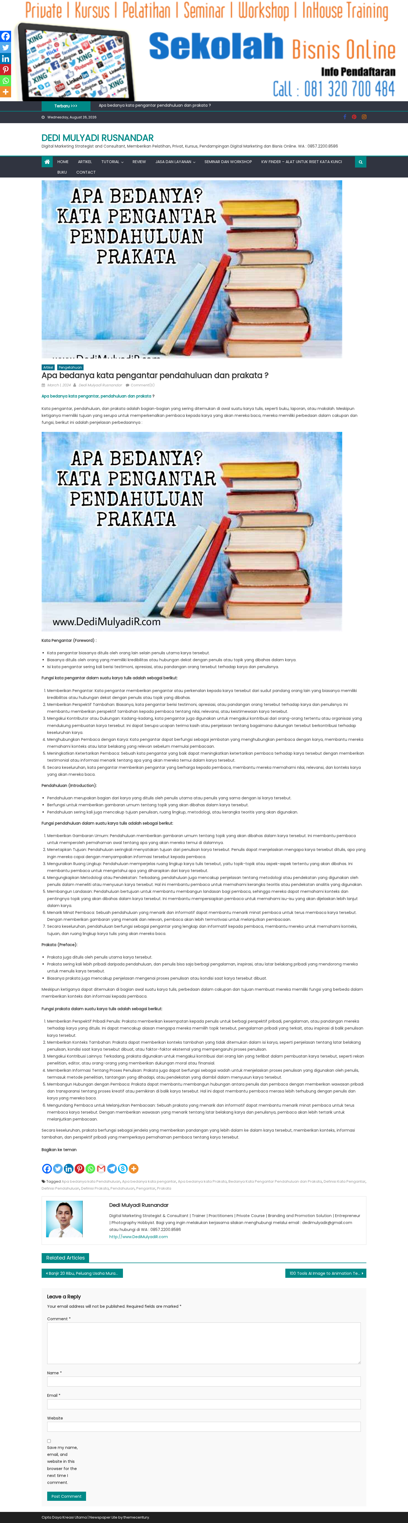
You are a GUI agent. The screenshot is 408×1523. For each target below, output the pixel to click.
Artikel (85, 161)
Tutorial (110, 161)
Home (63, 161)
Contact (86, 172)
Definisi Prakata (95, 1188)
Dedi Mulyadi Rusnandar (98, 137)
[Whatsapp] (90, 1164)
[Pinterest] (79, 1164)
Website (55, 1418)
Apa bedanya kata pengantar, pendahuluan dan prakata (96, 396)
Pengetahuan (70, 367)
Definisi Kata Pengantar (345, 1181)
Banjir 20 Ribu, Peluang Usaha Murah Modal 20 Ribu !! (149, 105)
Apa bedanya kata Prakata (202, 1181)
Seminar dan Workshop (228, 161)
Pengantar (145, 1188)
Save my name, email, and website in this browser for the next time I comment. (62, 1465)
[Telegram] (112, 1164)
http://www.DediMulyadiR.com (138, 1237)
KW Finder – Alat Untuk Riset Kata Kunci (301, 161)
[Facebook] (47, 1164)
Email (54, 1395)
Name (54, 1373)
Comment (59, 1319)
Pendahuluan (122, 1188)
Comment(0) (143, 385)
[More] (133, 1164)
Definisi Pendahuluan (60, 1188)
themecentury (136, 1517)
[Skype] (123, 1164)
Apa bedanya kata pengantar (149, 1181)
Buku (62, 172)
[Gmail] (101, 1164)
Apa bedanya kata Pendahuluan (91, 1181)
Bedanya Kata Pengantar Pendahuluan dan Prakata (275, 1181)
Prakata (164, 1188)
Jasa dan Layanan (173, 161)
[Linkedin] (69, 1164)
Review (139, 161)
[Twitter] (58, 1164)
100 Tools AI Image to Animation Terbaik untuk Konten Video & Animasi (328, 1273)
